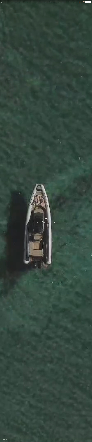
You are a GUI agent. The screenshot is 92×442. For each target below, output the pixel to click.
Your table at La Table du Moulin (88, 11)
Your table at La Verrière (88, 7)
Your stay (88, 1)
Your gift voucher (88, 14)
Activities (63, 2)
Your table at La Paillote (88, 4)
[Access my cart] (83, 2)
